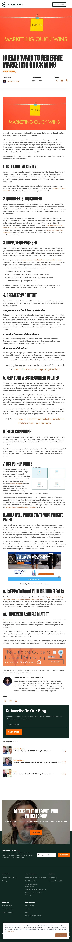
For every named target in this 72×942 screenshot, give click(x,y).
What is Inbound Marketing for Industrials (21, 507)
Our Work (52, 874)
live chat (21, 620)
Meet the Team (7, 905)
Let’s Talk (59, 4)
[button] (69, 4)
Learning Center (30, 902)
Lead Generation (30, 881)
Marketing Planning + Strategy (35, 878)
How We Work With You (9, 878)
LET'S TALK (36, 832)
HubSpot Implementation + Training (34, 894)
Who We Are (6, 902)
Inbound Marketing (9, 71)
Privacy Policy (10, 931)
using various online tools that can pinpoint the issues (42, 260)
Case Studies (53, 878)
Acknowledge (61, 935)
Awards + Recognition (56, 881)
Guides (27, 909)
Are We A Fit (6, 874)
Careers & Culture (8, 909)
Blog (26, 912)
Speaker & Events (8, 912)
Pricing (4, 881)
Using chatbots (8, 620)
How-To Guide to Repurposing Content (36, 369)
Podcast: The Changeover (33, 915)
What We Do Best (30, 874)
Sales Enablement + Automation (36, 889)
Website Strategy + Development (31, 885)
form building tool (16, 484)
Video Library (29, 905)
